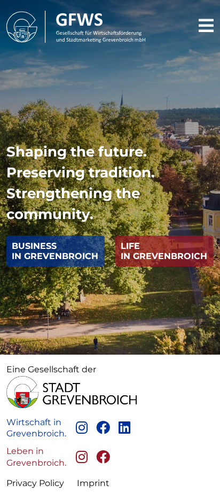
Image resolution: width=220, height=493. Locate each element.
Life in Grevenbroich (164, 251)
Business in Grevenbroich (55, 251)
